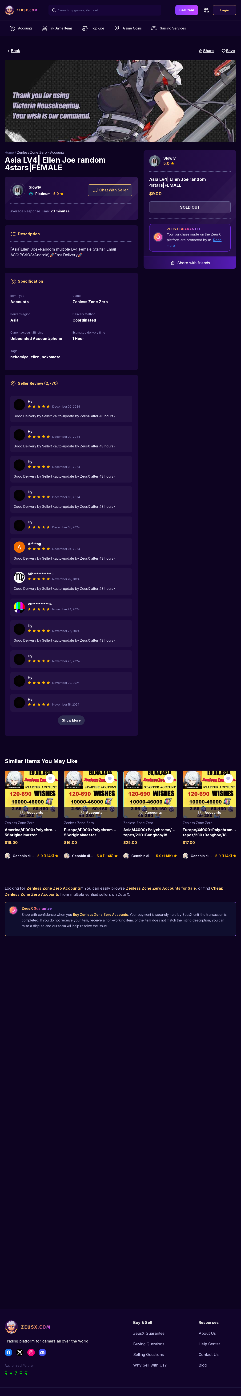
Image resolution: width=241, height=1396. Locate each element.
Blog (203, 1365)
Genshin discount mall (32, 856)
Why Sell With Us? (150, 1365)
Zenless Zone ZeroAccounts (54, 888)
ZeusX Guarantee (149, 1333)
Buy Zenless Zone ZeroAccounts (100, 915)
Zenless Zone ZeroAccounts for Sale (161, 888)
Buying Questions (148, 1344)
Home (9, 152)
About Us (207, 1333)
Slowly (35, 187)
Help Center (209, 1344)
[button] (206, 10)
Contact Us (209, 1354)
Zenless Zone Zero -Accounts (40, 152)
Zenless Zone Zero (20, 823)
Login (224, 10)
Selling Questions (148, 1354)
